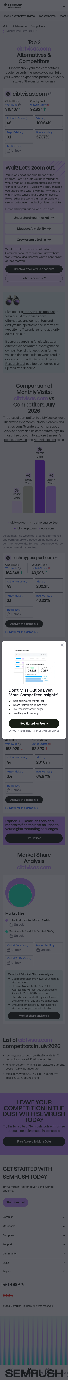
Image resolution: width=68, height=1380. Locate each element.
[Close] (62, 645)
